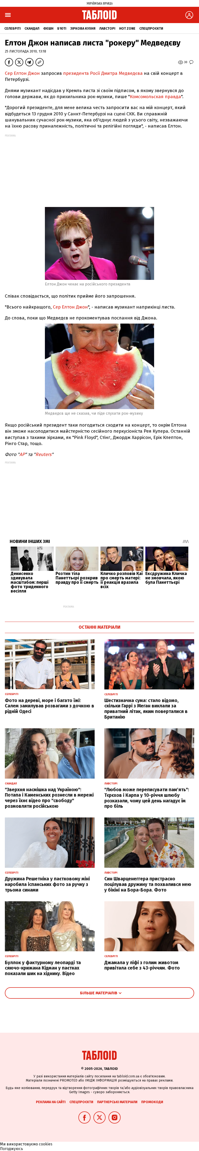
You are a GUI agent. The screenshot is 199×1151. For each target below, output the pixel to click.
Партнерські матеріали (117, 1102)
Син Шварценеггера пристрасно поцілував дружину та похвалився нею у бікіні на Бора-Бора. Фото (147, 884)
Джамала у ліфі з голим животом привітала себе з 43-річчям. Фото (142, 965)
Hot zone (127, 28)
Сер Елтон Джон (22, 73)
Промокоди (152, 1102)
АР (22, 454)
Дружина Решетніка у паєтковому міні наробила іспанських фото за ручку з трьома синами (47, 884)
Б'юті (61, 28)
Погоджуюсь (11, 1148)
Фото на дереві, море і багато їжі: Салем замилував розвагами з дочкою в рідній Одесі (49, 706)
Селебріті (12, 28)
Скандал (32, 28)
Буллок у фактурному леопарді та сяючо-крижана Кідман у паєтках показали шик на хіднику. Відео (43, 968)
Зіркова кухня (82, 28)
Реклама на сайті (51, 1102)
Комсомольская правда (155, 96)
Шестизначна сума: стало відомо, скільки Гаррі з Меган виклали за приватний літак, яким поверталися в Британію (146, 709)
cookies (45, 1144)
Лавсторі (107, 28)
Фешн (48, 28)
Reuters (43, 454)
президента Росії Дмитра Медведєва (103, 73)
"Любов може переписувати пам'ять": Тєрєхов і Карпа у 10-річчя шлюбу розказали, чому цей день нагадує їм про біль (146, 798)
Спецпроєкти (151, 28)
